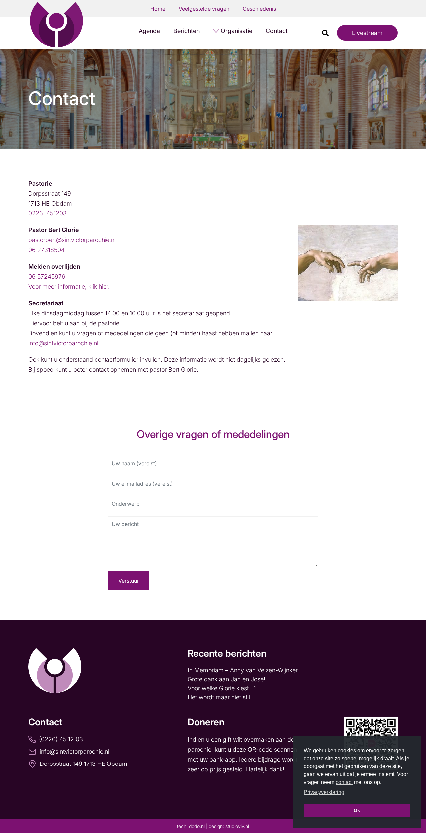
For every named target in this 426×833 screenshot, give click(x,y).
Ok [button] (357, 810)
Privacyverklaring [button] (324, 792)
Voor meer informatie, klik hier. (69, 286)
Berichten (186, 30)
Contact (277, 30)
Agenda (149, 30)
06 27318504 (46, 249)
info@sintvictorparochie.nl (63, 343)
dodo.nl (197, 826)
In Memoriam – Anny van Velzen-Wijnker (243, 670)
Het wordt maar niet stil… (222, 697)
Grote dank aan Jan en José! (227, 679)
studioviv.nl (237, 826)
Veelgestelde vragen (204, 8)
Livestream (367, 32)
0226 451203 (47, 213)
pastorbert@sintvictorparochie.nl (72, 239)
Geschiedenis (259, 8)
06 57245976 (46, 276)
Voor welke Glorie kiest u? (222, 688)
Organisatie (236, 30)
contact (344, 782)
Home (157, 8)
